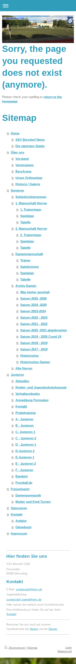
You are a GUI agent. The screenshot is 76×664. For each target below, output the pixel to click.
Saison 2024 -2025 (33, 305)
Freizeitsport (20, 489)
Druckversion (17, 647)
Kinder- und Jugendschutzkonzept (40, 387)
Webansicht (64, 651)
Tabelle (25, 222)
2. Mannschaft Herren (31, 228)
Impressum (19, 533)
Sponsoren (19, 508)
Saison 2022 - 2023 (34, 317)
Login (68, 647)
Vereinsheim (24, 165)
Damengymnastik (28, 495)
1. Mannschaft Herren (31, 203)
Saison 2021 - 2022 (34, 324)
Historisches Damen (35, 362)
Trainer (25, 260)
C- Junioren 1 (25, 432)
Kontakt (21, 406)
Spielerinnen (29, 266)
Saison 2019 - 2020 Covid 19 (40, 336)
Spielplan (27, 216)
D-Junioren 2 (24, 451)
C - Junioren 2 (25, 438)
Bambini (21, 476)
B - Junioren (24, 425)
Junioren (17, 374)
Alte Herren (23, 368)
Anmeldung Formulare (32, 400)
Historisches (29, 355)
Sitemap (32, 647)
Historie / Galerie (27, 184)
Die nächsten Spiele (30, 146)
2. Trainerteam (30, 235)
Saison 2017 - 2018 (34, 349)
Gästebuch (23, 527)
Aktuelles (22, 381)
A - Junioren (24, 419)
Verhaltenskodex (27, 394)
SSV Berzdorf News (30, 139)
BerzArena (23, 171)
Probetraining (25, 413)
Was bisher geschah (35, 292)
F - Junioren (24, 470)
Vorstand (22, 158)
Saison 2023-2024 (33, 311)
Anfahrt (21, 521)
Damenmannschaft (29, 254)
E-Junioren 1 (24, 457)
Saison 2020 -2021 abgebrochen (43, 330)
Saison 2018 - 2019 (34, 343)
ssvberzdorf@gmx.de (29, 589)
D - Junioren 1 (25, 444)
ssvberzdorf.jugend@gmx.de (23, 599)
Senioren (17, 190)
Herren (34, 629)
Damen (53, 629)
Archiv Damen (25, 286)
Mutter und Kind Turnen (33, 502)
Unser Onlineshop (28, 178)
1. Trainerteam (30, 209)
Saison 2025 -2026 (33, 298)
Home (15, 133)
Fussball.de (23, 482)
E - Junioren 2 (25, 463)
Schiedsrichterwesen (30, 197)
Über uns (17, 152)
